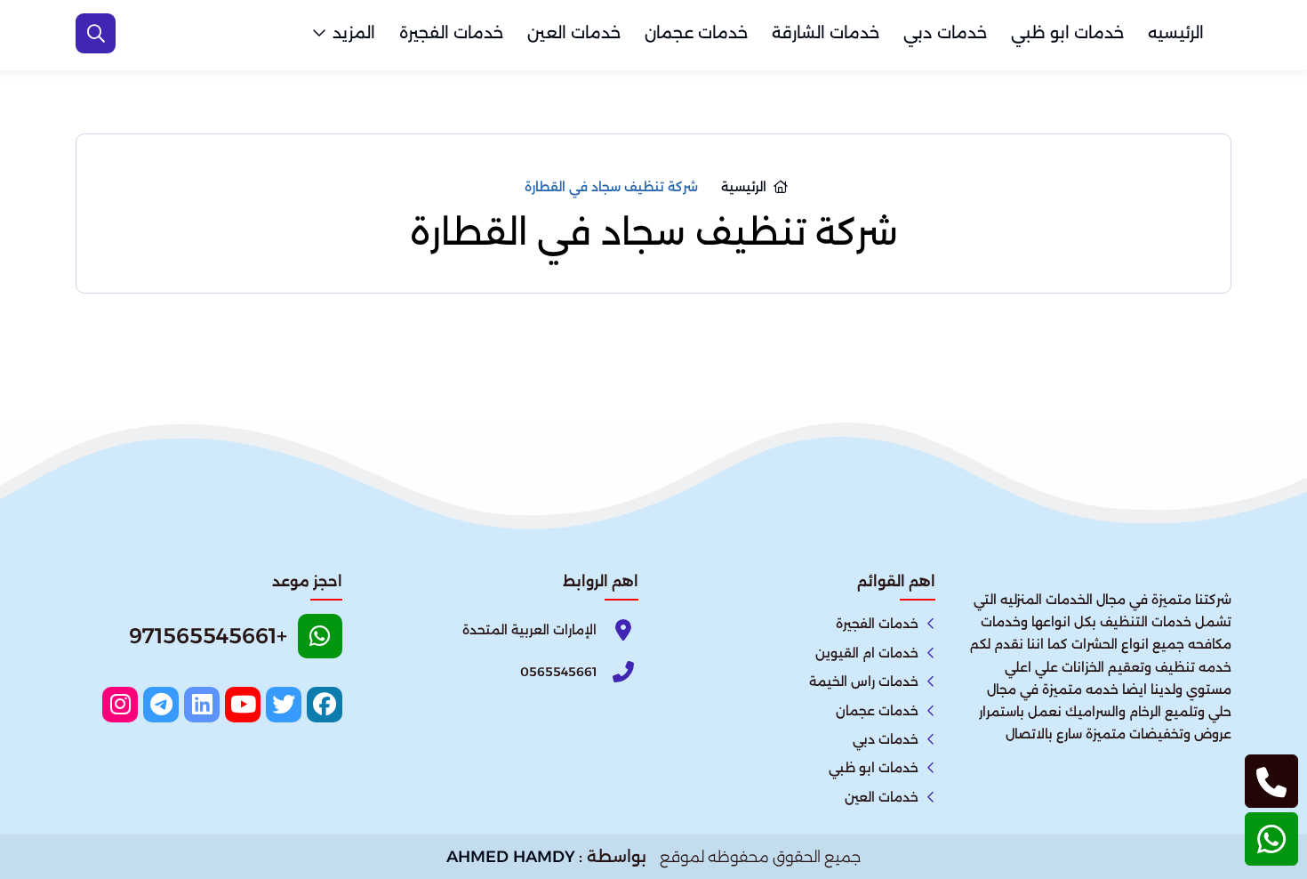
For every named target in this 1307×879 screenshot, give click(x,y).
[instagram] (120, 704)
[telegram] (161, 704)
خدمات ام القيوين (866, 653)
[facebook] (324, 704)
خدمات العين (574, 33)
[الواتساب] (1271, 839)
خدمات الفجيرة (451, 33)
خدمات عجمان (696, 33)
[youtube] (243, 704)
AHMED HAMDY (510, 857)
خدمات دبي (945, 33)
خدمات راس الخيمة (863, 681)
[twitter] (283, 704)
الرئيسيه (1176, 33)
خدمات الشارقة (825, 33)
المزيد (354, 33)
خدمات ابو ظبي (1067, 33)
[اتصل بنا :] (1271, 781)
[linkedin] (202, 704)
